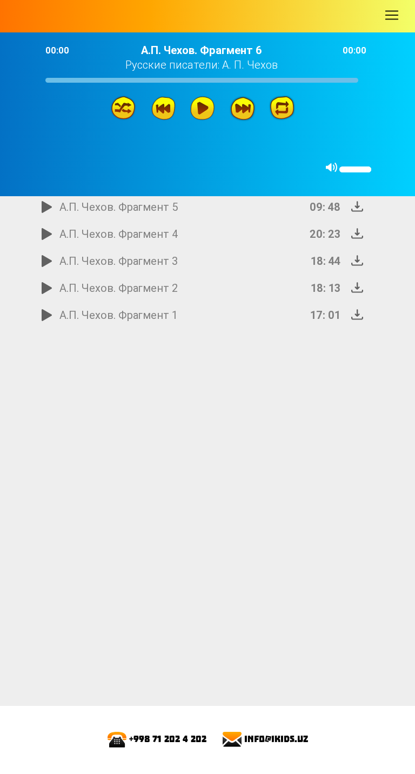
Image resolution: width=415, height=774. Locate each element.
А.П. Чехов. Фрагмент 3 (118, 261)
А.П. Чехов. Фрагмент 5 (118, 206)
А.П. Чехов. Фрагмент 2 (118, 288)
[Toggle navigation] (391, 15)
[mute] (331, 167)
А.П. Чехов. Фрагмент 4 (118, 234)
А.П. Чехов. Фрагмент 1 (118, 315)
